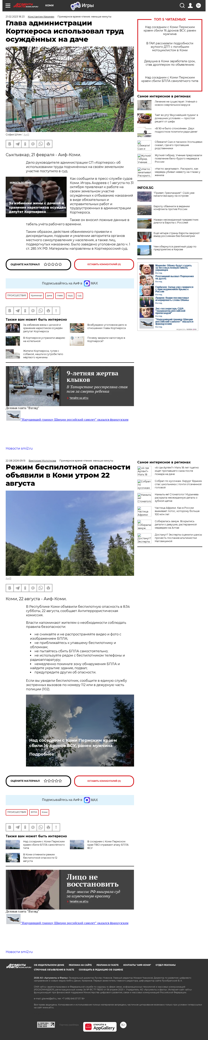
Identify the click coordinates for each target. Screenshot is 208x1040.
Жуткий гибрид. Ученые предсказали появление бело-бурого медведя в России (178, 158)
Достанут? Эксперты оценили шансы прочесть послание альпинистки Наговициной (178, 538)
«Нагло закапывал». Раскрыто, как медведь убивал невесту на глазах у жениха (177, 172)
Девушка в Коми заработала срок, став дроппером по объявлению (169, 63)
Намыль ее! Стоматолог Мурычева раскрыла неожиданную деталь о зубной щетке (176, 497)
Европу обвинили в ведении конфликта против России (172, 208)
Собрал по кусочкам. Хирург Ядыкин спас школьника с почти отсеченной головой (178, 484)
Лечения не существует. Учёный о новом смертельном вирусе (176, 103)
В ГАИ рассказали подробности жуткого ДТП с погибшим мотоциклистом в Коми (169, 47)
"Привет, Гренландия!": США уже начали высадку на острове (174, 194)
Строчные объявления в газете (54, 969)
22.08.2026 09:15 (15, 460)
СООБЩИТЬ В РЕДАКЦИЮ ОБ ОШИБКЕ (101, 969)
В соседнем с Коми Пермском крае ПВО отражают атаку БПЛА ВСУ (108, 844)
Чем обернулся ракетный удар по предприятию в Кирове (175, 248)
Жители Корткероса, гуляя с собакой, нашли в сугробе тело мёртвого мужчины (43, 354)
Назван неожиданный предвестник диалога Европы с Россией (176, 221)
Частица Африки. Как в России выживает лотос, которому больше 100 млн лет (177, 511)
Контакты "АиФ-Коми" (137, 965)
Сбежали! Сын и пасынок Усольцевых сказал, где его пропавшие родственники (178, 145)
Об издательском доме (49, 965)
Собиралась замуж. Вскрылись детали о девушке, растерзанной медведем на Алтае (176, 524)
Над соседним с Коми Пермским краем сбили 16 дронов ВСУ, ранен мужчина (170, 30)
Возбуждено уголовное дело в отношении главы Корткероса (107, 326)
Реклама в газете (107, 965)
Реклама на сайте (80, 965)
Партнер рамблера (69, 1025)
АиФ (26, 134)
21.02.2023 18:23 (15, 16)
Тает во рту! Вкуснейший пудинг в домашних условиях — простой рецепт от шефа (176, 118)
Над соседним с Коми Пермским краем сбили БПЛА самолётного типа (169, 79)
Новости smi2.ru (19, 448)
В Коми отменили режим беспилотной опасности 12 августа (40, 857)
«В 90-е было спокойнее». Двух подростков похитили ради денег (176, 130)
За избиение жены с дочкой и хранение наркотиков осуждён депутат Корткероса (43, 328)
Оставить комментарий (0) (104, 264)
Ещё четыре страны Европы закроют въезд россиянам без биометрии (177, 234)
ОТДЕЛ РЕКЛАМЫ (166, 965)
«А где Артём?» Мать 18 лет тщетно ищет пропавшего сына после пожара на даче (177, 471)
